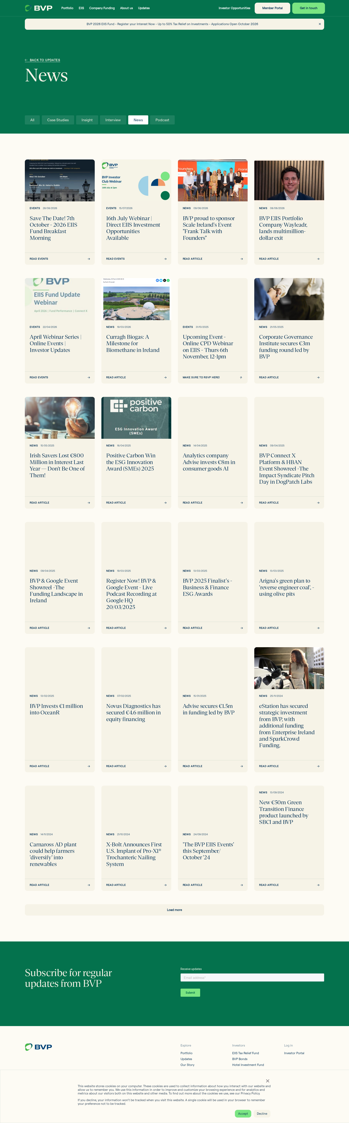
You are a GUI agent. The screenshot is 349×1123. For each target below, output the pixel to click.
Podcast (162, 120)
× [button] (267, 1080)
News (138, 120)
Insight (87, 120)
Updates (144, 8)
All (32, 120)
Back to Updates (45, 60)
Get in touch (308, 8)
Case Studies (58, 120)
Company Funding (102, 8)
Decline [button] (262, 1114)
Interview (113, 120)
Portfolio (67, 8)
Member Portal (272, 8)
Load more (174, 910)
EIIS (81, 8)
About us (126, 8)
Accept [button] (243, 1114)
